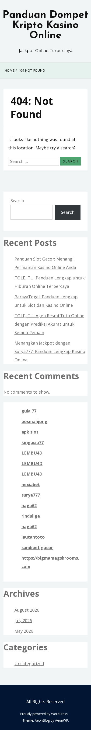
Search (17, 200)
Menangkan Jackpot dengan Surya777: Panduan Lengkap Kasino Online (49, 351)
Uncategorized (29, 663)
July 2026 (23, 620)
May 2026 (23, 631)
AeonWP (61, 720)
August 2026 (26, 610)
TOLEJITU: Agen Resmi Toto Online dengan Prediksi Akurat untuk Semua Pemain (49, 324)
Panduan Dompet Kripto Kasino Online (45, 25)
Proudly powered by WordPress (44, 714)
